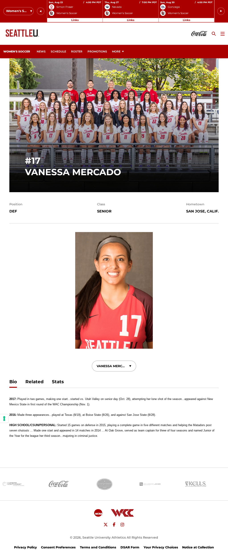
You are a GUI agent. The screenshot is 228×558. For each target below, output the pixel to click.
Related (34, 381)
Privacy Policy (25, 547)
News (41, 51)
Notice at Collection (198, 547)
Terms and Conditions (98, 547)
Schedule (58, 51)
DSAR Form (129, 547)
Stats (58, 381)
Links (75, 20)
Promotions (97, 51)
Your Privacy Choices (161, 547)
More (116, 51)
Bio (13, 381)
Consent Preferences (58, 547)
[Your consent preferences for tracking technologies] (4, 418)
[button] (40, 11)
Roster (76, 51)
